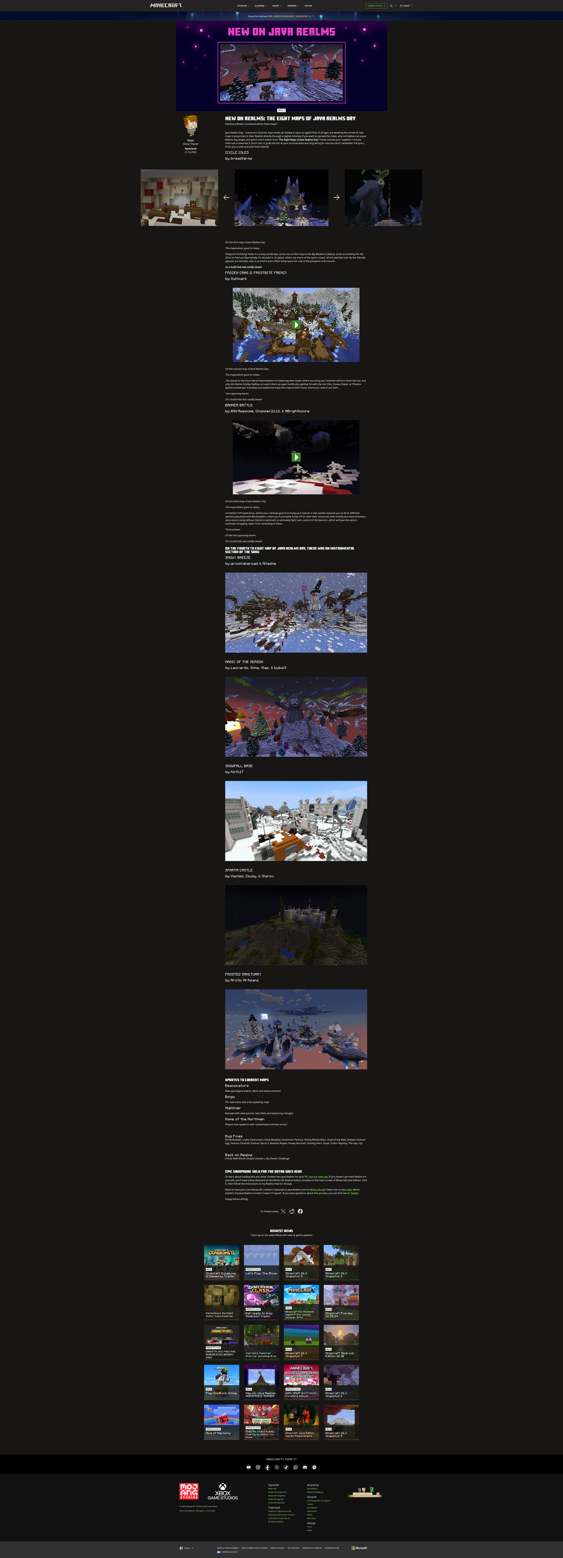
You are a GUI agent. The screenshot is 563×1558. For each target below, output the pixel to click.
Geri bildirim (312, 1507)
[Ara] (394, 6)
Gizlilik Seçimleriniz (230, 1552)
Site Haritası (312, 1511)
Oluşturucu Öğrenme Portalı (279, 1511)
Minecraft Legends (276, 1499)
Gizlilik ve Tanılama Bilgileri (228, 1548)
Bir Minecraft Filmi (275, 1522)
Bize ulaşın (311, 1518)
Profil (309, 1527)
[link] (249, 1467)
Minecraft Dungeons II (277, 1492)
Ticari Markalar (294, 1548)
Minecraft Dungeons (276, 1495)
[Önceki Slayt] (226, 197)
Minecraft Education (276, 1502)
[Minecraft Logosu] (166, 6)
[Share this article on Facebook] (300, 1211)
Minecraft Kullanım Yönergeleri (192, 1511)
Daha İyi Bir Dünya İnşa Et (279, 1518)
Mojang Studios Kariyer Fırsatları (281, 1515)
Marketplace (312, 1488)
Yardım (310, 1504)
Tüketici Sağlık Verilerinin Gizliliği (255, 1548)
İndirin (309, 1515)
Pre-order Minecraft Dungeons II (289, 16)
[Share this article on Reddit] (291, 1211)
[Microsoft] (359, 1548)
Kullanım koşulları (277, 1548)
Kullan (309, 1530)
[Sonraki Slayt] (337, 197)
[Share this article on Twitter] (283, 1211)
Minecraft (272, 1488)
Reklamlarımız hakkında (312, 1548)
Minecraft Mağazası (315, 1492)
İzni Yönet (211, 1511)
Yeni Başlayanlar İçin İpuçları (319, 1500)
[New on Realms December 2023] (296, 325)
